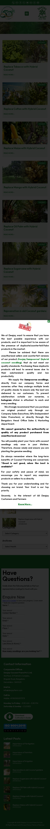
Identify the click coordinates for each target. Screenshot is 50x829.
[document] (25, 414)
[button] (49, 321)
